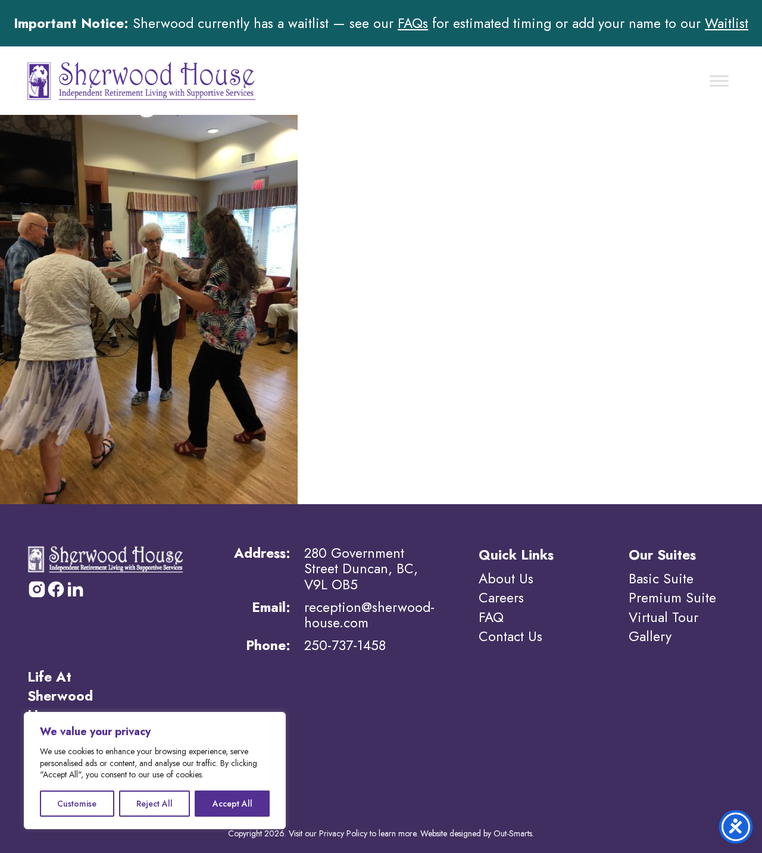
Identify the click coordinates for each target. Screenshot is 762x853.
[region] (155, 770)
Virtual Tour (663, 617)
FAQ (491, 617)
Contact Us (510, 636)
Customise (76, 804)
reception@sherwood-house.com (369, 615)
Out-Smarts (513, 833)
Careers (501, 598)
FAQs (413, 23)
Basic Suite (661, 578)
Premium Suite (672, 598)
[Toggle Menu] (719, 80)
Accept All (232, 804)
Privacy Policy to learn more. (368, 833)
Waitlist (726, 23)
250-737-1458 (345, 645)
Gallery (650, 636)
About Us (506, 578)
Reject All (154, 804)
